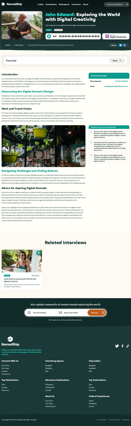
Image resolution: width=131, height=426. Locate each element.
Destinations (51, 4)
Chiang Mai (49, 387)
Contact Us (6, 374)
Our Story (5, 365)
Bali (46, 371)
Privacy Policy (102, 420)
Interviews (76, 4)
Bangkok (48, 365)
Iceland (48, 390)
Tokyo (91, 401)
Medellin (48, 368)
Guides (41, 4)
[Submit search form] (127, 4)
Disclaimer (125, 420)
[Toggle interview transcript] (117, 60)
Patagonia (49, 384)
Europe (4, 387)
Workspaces (64, 4)
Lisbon (91, 406)
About (85, 4)
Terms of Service (114, 420)
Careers (5, 371)
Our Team (5, 368)
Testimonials (50, 406)
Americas (5, 390)
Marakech (93, 403)
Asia (3, 384)
